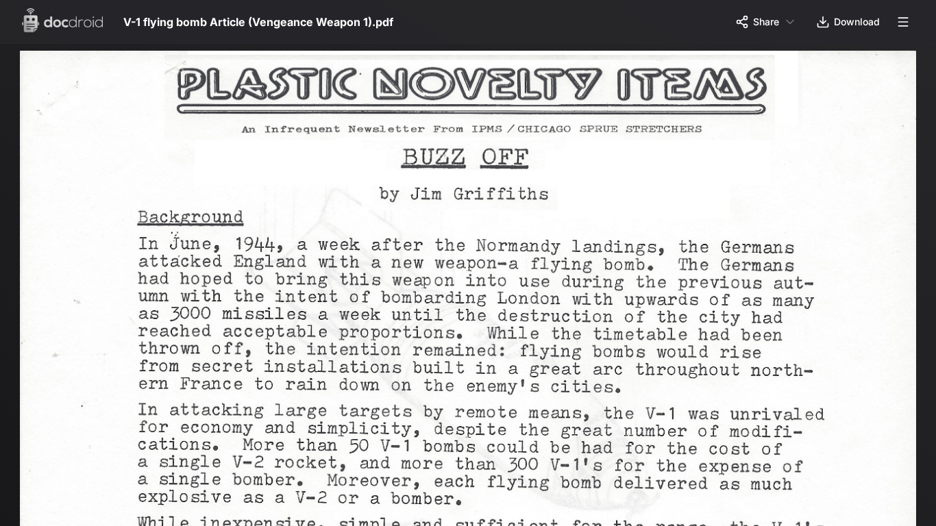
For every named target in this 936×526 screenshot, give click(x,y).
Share (766, 21)
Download (857, 21)
